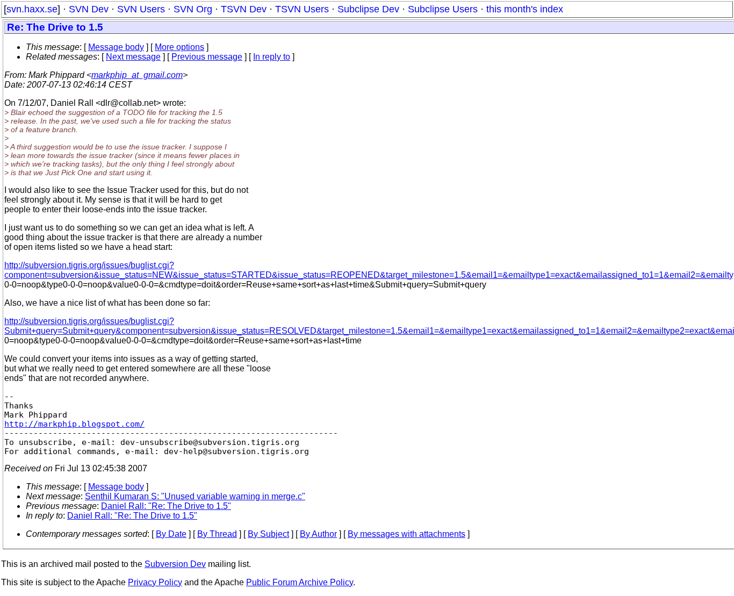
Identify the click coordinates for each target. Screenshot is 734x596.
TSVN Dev (244, 9)
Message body (116, 47)
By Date (171, 533)
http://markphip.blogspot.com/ (74, 423)
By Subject (268, 533)
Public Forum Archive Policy (299, 582)
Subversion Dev (175, 564)
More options (179, 47)
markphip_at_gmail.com (137, 75)
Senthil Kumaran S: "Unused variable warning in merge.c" (195, 496)
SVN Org (193, 9)
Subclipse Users (443, 9)
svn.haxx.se (31, 9)
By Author (318, 533)
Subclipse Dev (368, 9)
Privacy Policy (155, 582)
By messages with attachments (406, 533)
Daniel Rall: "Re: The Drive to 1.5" (166, 506)
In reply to (271, 56)
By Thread (217, 533)
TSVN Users (302, 9)
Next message (133, 56)
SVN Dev (89, 9)
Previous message (206, 56)
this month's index (524, 9)
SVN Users (141, 9)
